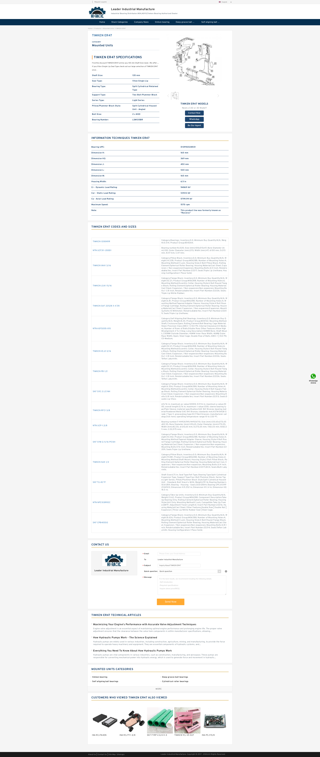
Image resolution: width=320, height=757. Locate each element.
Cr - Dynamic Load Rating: (104, 187)
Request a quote (100, 2)
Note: (94, 210)
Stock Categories (119, 22)
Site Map (112, 754)
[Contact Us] (313, 378)
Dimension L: (97, 170)
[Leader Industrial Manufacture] (97, 12)
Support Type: (99, 95)
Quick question (150, 571)
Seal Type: (97, 81)
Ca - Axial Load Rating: (102, 199)
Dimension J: (97, 164)
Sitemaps (120, 754)
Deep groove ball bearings (187, 22)
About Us (92, 754)
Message (147, 577)
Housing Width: (98, 181)
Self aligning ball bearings (212, 22)
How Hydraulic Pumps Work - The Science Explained (125, 637)
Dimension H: (97, 153)
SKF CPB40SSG (100, 522)
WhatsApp (194, 119)
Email (146, 554)
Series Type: (98, 100)
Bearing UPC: (97, 147)
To (145, 560)
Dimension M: (98, 176)
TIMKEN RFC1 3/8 (101, 410)
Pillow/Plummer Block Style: (106, 106)
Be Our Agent (194, 125)
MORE (159, 689)
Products (97, 29)
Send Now (170, 602)
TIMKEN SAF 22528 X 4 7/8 (106, 306)
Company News (141, 22)
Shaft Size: (97, 75)
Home (102, 22)
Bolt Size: (97, 114)
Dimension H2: (98, 158)
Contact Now (194, 113)
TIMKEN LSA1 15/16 (102, 286)
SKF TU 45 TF (99, 482)
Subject (147, 565)
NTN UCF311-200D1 (102, 250)
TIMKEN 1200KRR (101, 241)
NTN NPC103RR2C (101, 502)
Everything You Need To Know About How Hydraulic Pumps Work (132, 650)
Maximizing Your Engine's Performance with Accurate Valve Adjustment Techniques (144, 624)
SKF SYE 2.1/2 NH (101, 391)
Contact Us (102, 754)
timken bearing (162, 22)
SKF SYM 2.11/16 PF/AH (104, 442)
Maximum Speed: (99, 204)
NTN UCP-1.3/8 (100, 425)
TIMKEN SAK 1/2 (101, 462)
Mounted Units (108, 29)
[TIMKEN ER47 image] (194, 61)
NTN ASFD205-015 (102, 328)
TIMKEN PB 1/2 (100, 371)
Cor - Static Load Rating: (103, 193)
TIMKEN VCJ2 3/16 (102, 351)
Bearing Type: (99, 86)
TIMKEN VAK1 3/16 (102, 265)
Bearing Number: (100, 120)
